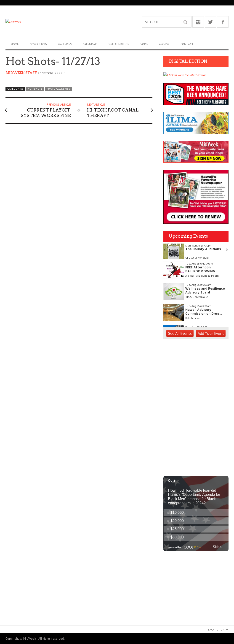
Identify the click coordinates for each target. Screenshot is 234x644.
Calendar (90, 44)
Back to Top (216, 629)
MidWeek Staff (21, 73)
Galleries (65, 44)
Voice (144, 44)
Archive (164, 44)
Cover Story (38, 44)
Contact (187, 44)
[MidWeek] (61, 22)
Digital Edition (119, 44)
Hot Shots (35, 88)
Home (15, 44)
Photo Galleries (58, 88)
